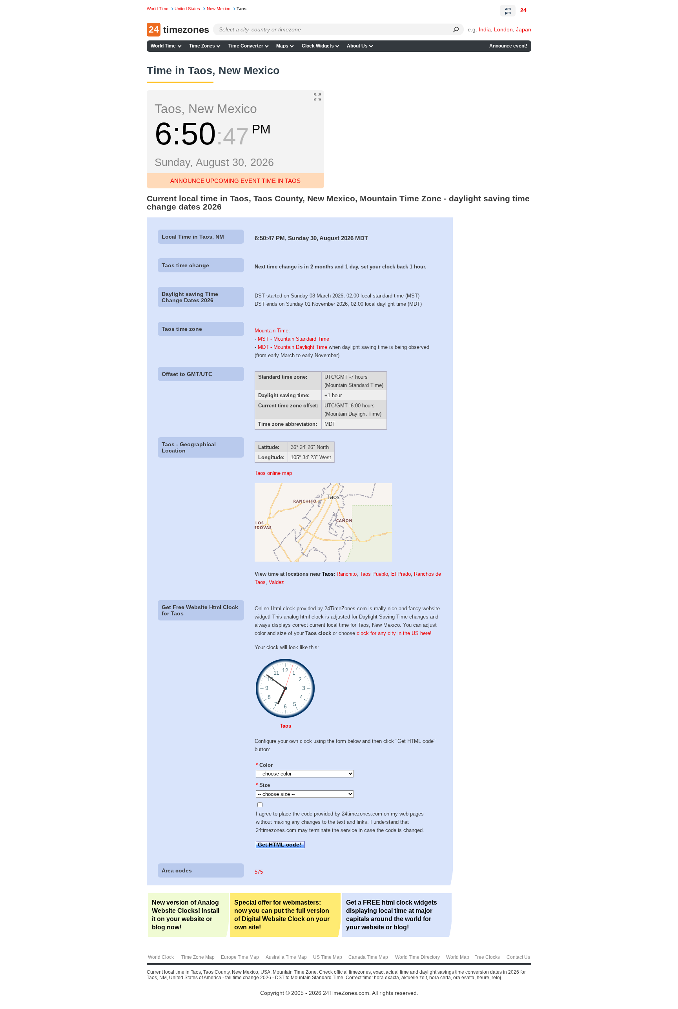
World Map (457, 957)
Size (263, 785)
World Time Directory (417, 957)
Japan (523, 29)
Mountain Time (271, 331)
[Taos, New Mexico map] (323, 560)
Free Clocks (487, 957)
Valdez (276, 582)
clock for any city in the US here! (394, 633)
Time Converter (245, 46)
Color (264, 765)
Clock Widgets (318, 46)
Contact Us (518, 957)
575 (259, 872)
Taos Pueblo (374, 574)
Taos (328, 574)
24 (523, 10)
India (485, 29)
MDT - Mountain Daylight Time (292, 347)
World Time (163, 46)
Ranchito (347, 574)
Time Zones (202, 46)
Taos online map (273, 473)
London (503, 29)
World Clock (161, 957)
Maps (282, 46)
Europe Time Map (240, 957)
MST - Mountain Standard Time (293, 339)
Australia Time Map (286, 957)
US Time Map (327, 957)
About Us (357, 46)
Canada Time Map (368, 957)
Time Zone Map (198, 957)
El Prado (401, 574)
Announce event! (508, 46)
